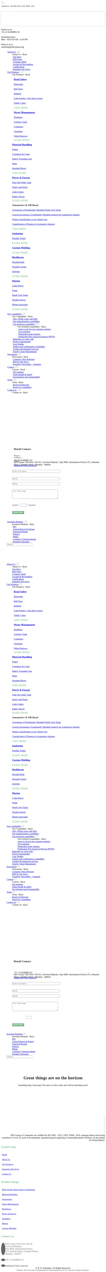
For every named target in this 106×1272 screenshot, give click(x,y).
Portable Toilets (19, 238)
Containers (18, 127)
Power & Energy (21, 177)
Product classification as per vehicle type (29, 219)
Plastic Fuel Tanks (20, 295)
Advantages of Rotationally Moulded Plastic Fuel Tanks (36, 210)
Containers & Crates (21, 154)
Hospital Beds (18, 262)
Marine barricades (20, 304)
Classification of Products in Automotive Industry (33, 224)
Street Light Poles (20, 187)
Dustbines (18, 117)
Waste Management (24, 112)
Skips (14, 163)
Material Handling (22, 144)
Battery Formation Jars (22, 159)
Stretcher (16, 271)
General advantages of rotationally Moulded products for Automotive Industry (46, 215)
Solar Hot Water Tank (21, 182)
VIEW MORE (21, 108)
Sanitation (17, 233)
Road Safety (20, 79)
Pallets (15, 149)
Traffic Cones (20, 103)
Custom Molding (21, 247)
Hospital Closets (19, 267)
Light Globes (18, 192)
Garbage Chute (20, 122)
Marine (16, 281)
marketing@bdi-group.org (25, 465)
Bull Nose (18, 89)
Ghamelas (18, 131)
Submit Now (18, 512)
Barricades (18, 84)
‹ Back (24, 54)
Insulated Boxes (19, 168)
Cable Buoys (17, 286)
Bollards (17, 93)
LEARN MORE (22, 140)
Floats (14, 290)
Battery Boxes (18, 196)
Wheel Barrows (20, 136)
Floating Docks (19, 300)
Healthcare (18, 257)
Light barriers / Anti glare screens (28, 98)
